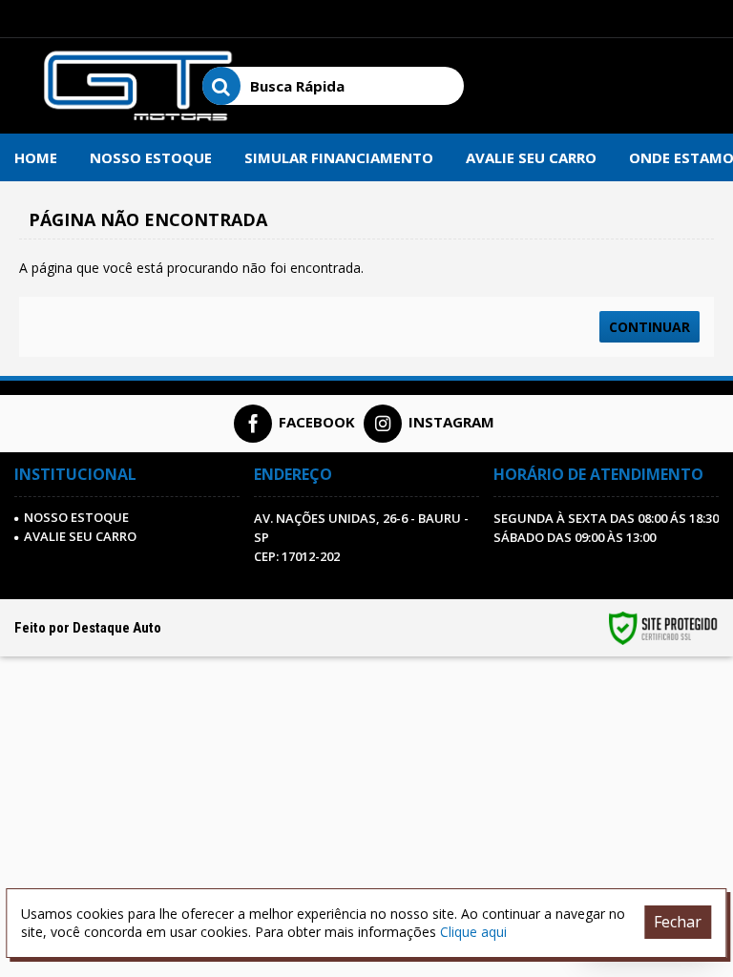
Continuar (649, 327)
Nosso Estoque (76, 517)
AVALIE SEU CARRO (80, 536)
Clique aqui (473, 932)
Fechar (678, 921)
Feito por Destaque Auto (87, 627)
